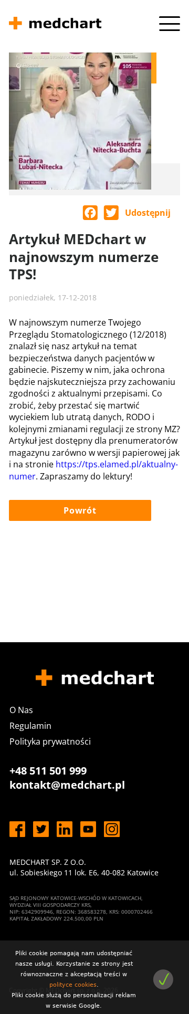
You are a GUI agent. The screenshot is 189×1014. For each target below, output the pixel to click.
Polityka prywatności (50, 741)
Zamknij (163, 979)
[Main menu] (169, 23)
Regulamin (30, 725)
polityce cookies (73, 984)
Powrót (80, 510)
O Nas (21, 710)
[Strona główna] (55, 25)
